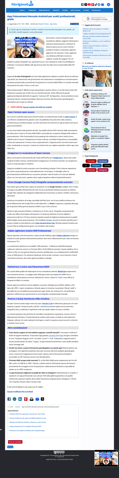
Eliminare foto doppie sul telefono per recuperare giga (27, 430)
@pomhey (53, 24)
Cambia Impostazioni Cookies (65, 459)
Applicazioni (75, 10)
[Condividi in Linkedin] (20, 400)
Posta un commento (15, 442)
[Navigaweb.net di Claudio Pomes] (22, 7)
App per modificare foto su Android (20, 392)
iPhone (65, 10)
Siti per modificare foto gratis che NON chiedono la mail (28, 418)
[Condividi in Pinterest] (26, 400)
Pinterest (91, 170)
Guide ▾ (22, 10)
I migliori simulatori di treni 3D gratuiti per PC (97, 34)
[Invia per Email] (37, 401)
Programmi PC (44, 10)
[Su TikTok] (96, 5)
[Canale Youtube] (89, 5)
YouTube (91, 161)
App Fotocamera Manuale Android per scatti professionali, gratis (41, 18)
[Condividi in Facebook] (9, 400)
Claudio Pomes (43, 24)
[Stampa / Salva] (31, 399)
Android (56, 10)
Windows (32, 10)
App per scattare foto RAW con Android (37, 107)
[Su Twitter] (85, 5)
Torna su (10, 447)
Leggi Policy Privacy (51, 459)
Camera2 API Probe (56, 336)
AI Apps (86, 10)
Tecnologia (96, 10)
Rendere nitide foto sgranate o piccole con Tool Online (27, 414)
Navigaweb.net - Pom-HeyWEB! (49, 455)
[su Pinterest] (92, 5)
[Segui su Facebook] (82, 5)
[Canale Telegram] (99, 5)
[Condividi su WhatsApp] (14, 400)
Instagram (103, 170)
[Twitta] (42, 400)
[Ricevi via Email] (102, 5)
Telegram (96, 165)
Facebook (103, 161)
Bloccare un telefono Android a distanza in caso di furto (28, 422)
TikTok (107, 165)
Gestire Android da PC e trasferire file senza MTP (25, 426)
